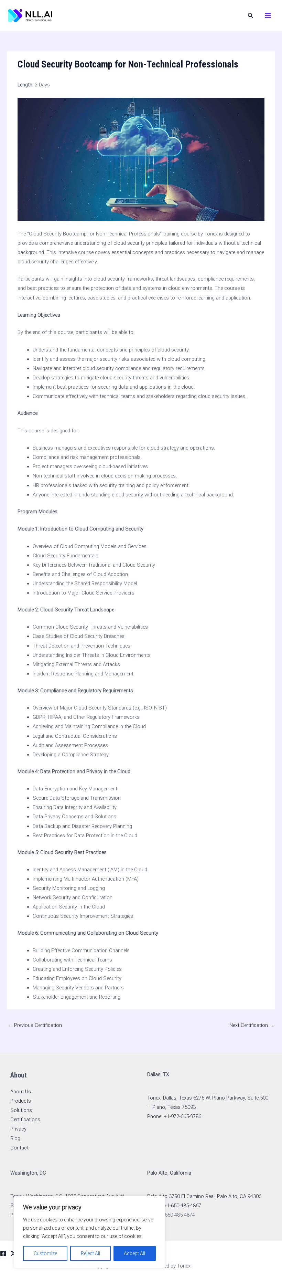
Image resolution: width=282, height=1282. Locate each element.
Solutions (21, 1110)
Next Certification (251, 1025)
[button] (251, 15)
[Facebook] (3, 1253)
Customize (45, 1253)
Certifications (25, 1119)
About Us (20, 1092)
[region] (89, 1232)
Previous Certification (35, 1025)
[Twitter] (13, 1253)
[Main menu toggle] (268, 15)
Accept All (134, 1253)
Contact (19, 1148)
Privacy (18, 1129)
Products (20, 1101)
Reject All (90, 1253)
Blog (15, 1138)
